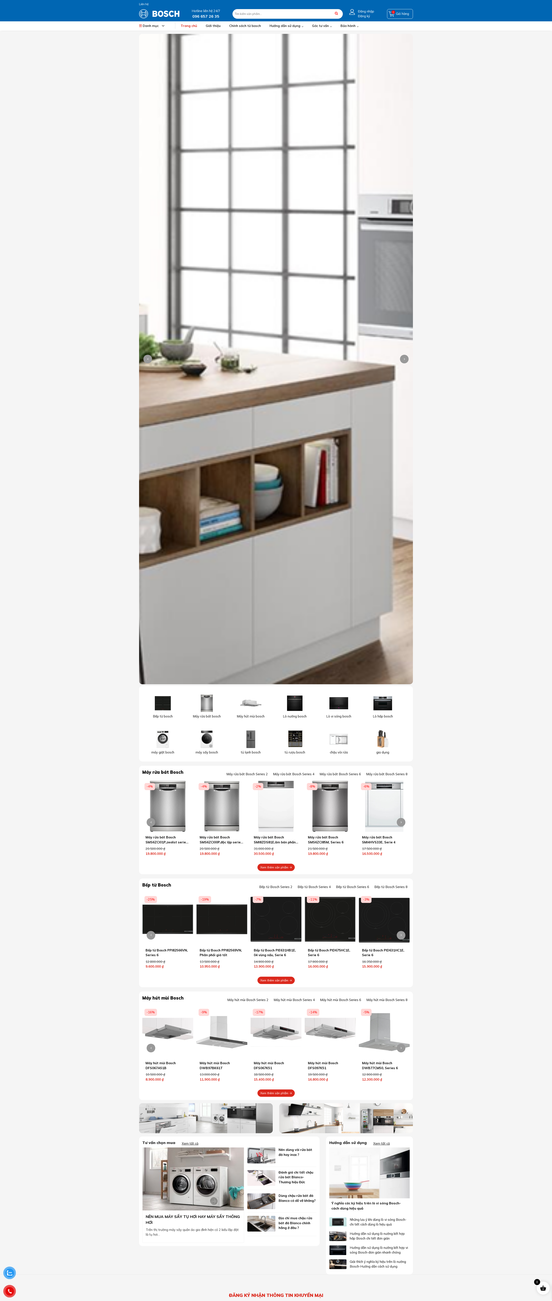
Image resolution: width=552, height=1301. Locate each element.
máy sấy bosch (207, 752)
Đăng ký (364, 16)
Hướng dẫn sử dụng (285, 26)
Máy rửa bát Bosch (162, 772)
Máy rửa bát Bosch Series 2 (247, 774)
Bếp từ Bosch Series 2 (275, 887)
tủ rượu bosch (295, 752)
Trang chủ (189, 26)
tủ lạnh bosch (251, 752)
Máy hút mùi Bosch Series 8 (387, 1000)
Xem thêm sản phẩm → (276, 867)
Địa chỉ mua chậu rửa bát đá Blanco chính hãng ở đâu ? (295, 1223)
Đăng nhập (366, 11)
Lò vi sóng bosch (338, 716)
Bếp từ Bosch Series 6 (352, 887)
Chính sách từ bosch (245, 26)
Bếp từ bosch (163, 716)
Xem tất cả (190, 1143)
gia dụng (382, 752)
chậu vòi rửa (339, 752)
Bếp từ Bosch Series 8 (391, 887)
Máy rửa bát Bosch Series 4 (293, 774)
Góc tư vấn (320, 26)
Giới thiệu (213, 26)
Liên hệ (144, 4)
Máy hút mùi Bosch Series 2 (247, 1000)
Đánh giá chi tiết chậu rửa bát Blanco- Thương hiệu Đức (296, 1177)
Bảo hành (348, 26)
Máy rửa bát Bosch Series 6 (340, 774)
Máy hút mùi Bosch (163, 998)
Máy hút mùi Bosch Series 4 (294, 1000)
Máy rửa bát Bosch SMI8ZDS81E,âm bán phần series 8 (166, 842)
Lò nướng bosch (295, 716)
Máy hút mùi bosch (251, 716)
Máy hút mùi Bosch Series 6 (340, 1000)
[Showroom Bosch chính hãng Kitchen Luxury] (159, 13)
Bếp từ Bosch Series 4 (314, 887)
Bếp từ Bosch (156, 885)
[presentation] (147, 359)
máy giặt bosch (162, 752)
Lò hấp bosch (383, 716)
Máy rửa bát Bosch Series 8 (387, 774)
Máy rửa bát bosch (207, 716)
